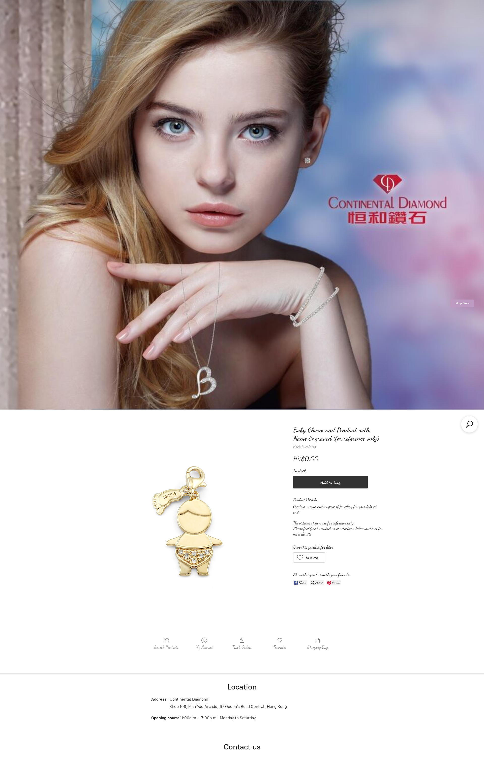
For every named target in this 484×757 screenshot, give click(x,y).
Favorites (279, 647)
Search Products (166, 647)
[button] (309, 557)
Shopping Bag (317, 647)
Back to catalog (304, 446)
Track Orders (242, 647)
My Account (204, 647)
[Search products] (469, 424)
